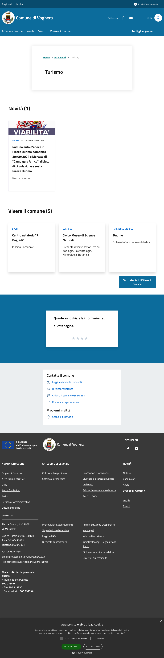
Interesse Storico (123, 228)
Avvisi (15, 140)
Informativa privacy (93, 536)
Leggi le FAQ (49, 536)
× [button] (161, 621)
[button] (82, 652)
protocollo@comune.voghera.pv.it (27, 556)
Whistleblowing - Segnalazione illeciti (99, 544)
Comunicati (129, 479)
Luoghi (126, 500)
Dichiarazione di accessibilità (98, 552)
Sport (15, 228)
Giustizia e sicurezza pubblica (98, 479)
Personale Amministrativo (16, 502)
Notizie (127, 473)
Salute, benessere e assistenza (99, 490)
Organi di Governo (12, 473)
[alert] (82, 638)
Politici (5, 496)
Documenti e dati (11, 508)
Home (46, 57)
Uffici (5, 485)
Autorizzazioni (90, 496)
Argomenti (60, 57)
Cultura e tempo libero (54, 473)
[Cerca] (158, 18)
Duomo (118, 235)
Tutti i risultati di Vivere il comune (137, 282)
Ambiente (88, 484)
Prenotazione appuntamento (57, 524)
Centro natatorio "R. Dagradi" (25, 238)
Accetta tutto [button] (71, 646)
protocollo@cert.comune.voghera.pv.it (27, 562)
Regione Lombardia (12, 4)
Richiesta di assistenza (54, 542)
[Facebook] (122, 18)
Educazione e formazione (96, 473)
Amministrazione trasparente (99, 524)
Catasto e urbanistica (53, 479)
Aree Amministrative (13, 479)
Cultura (67, 228)
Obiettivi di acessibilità (95, 558)
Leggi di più (120, 633)
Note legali (88, 530)
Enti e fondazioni (11, 490)
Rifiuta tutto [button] (93, 646)
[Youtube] (130, 18)
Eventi (126, 506)
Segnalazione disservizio (55, 530)
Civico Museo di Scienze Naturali (79, 238)
